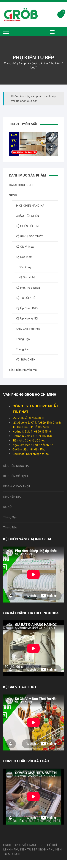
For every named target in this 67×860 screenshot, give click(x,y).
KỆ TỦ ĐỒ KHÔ (26, 298)
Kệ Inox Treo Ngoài (28, 287)
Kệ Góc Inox (24, 257)
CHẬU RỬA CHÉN (27, 216)
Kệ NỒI (7, 507)
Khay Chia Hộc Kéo (28, 328)
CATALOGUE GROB (21, 185)
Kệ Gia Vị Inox (25, 246)
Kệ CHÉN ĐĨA (12, 496)
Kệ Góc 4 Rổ (27, 277)
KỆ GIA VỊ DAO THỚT (29, 236)
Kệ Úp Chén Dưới (27, 308)
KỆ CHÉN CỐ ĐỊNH (28, 226)
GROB (13, 195)
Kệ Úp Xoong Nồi (27, 318)
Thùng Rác (23, 349)
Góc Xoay (25, 267)
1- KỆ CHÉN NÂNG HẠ (30, 205)
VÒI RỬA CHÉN (25, 359)
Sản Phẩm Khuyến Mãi (23, 370)
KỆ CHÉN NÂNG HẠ (16, 466)
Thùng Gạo (23, 339)
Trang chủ (10, 63)
